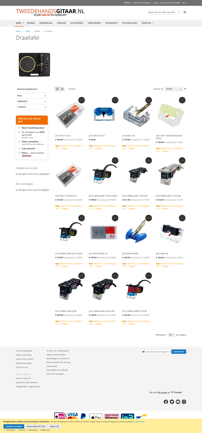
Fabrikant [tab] (22, 101)
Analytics (21, 430)
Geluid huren (22, 367)
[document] (101, 425)
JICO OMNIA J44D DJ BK (66, 311)
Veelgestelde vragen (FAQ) (28, 386)
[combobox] (164, 12)
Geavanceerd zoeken (56, 354)
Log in (156, 2)
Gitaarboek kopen (24, 363)
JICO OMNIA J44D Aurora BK (101, 311)
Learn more (139, 421)
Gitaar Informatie (24, 355)
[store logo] (50, 12)
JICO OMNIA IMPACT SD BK (134, 311)
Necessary (10, 430)
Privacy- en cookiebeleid (58, 350)
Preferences (45, 430)
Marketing (33, 430)
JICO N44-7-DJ (128, 135)
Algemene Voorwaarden (27, 382)
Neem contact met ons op (58, 362)
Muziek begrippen (24, 350)
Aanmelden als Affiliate (57, 370)
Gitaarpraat (52, 366)
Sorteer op (158, 88)
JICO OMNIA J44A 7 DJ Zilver (168, 195)
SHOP (27, 31)
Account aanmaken (172, 2)
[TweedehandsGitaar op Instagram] (184, 403)
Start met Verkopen (142, 2)
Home (18, 31)
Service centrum (23, 378)
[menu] (101, 23)
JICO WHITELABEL (130, 253)
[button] (185, 2)
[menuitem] (19, 23)
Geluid (37, 31)
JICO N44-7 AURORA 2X (65, 195)
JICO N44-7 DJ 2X (62, 135)
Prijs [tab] (19, 95)
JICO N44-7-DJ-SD (97, 135)
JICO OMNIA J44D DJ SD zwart (68, 253)
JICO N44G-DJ (162, 253)
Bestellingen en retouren (58, 358)
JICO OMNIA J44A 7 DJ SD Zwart (103, 195)
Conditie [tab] (21, 107)
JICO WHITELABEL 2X (98, 253)
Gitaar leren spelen (25, 359)
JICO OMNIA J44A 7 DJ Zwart (135, 195)
